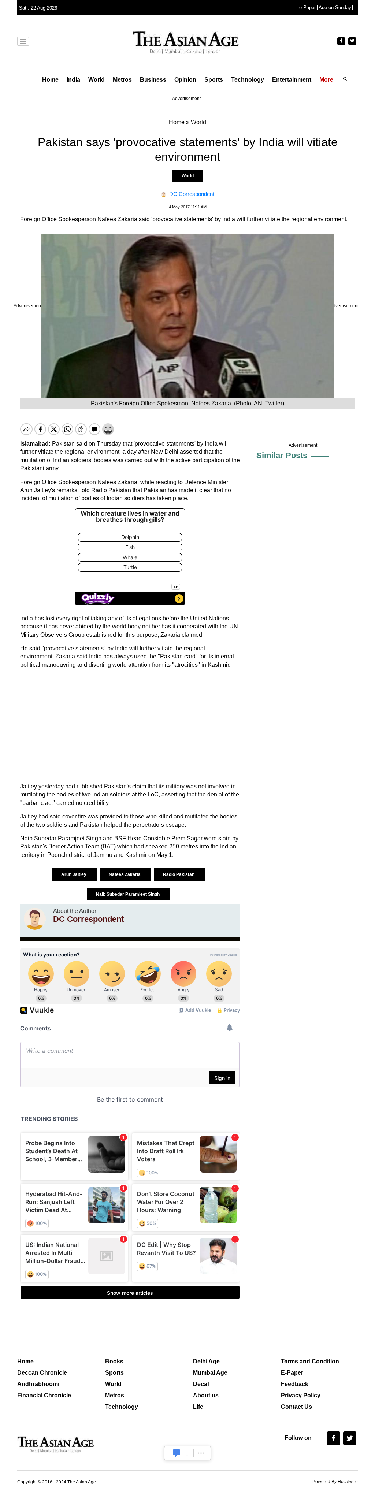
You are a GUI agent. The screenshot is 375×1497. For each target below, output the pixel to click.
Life (198, 1407)
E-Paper (292, 1373)
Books (114, 1361)
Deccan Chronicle (42, 1373)
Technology (247, 80)
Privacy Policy (300, 1395)
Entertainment (291, 80)
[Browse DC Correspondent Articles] (35, 919)
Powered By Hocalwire (335, 1481)
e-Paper (307, 7)
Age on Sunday (335, 7)
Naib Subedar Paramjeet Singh (128, 894)
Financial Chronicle (44, 1395)
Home (50, 80)
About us (206, 1395)
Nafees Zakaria (125, 874)
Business (153, 80)
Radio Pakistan (179, 874)
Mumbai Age (210, 1373)
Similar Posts (281, 455)
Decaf (201, 1384)
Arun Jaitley (74, 874)
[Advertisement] (130, 726)
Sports (213, 80)
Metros (122, 80)
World (96, 80)
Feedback (294, 1384)
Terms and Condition (310, 1361)
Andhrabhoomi (38, 1384)
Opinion (185, 80)
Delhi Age (206, 1361)
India (73, 80)
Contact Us (296, 1407)
